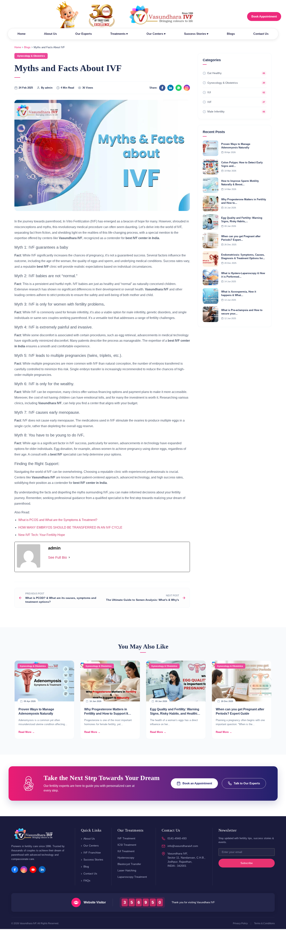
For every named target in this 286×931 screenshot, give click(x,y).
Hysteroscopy (126, 857)
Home (21, 33)
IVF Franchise (92, 852)
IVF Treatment (126, 838)
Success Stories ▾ (196, 33)
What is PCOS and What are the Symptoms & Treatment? (57, 520)
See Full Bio (57, 557)
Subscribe (246, 863)
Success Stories (93, 859)
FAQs (86, 880)
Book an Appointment (197, 783)
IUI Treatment (126, 851)
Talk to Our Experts (247, 783)
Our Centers (91, 845)
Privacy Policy (240, 923)
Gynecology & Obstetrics (222, 82)
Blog (86, 866)
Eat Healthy (214, 73)
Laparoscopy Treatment (132, 876)
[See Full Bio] (69, 557)
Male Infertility (216, 111)
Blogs (231, 33)
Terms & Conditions (264, 923)
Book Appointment (264, 16)
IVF (209, 102)
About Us (50, 33)
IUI (209, 92)
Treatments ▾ (119, 33)
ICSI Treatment (127, 844)
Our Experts (83, 33)
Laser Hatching (127, 870)
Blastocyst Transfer (129, 864)
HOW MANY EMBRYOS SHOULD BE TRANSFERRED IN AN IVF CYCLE (70, 527)
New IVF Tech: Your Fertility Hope (41, 534)
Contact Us (260, 33)
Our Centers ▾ (156, 33)
